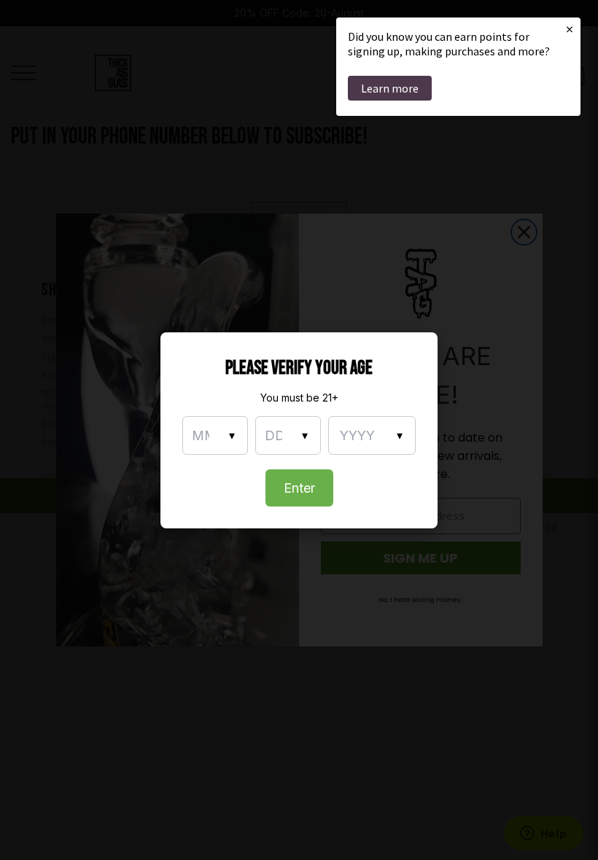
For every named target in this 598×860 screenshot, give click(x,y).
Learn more (390, 88)
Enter (299, 488)
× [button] (569, 29)
